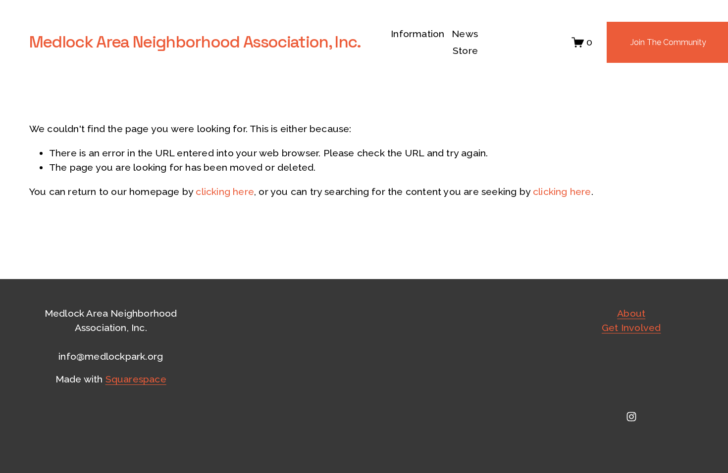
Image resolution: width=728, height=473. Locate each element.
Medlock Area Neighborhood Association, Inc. (195, 41)
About (631, 313)
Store (465, 50)
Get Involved (631, 327)
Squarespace (135, 379)
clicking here (225, 191)
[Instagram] (631, 417)
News (465, 34)
